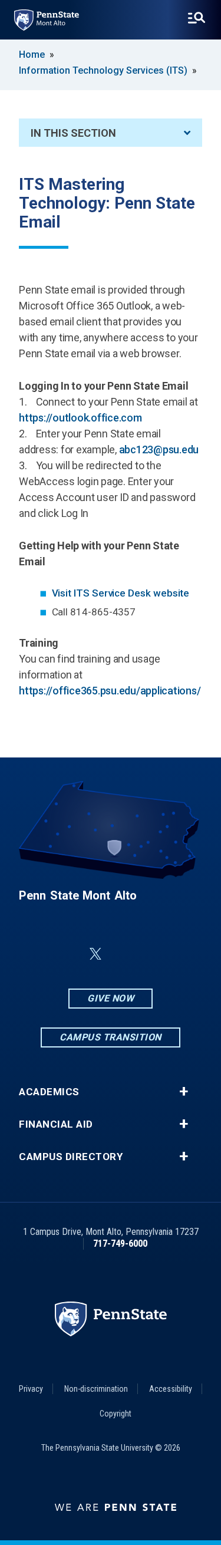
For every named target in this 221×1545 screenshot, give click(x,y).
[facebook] (36, 954)
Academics (49, 1092)
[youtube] (154, 954)
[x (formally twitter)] (95, 954)
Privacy (31, 1389)
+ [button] (183, 1091)
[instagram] (185, 954)
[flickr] (124, 954)
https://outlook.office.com (80, 417)
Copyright (115, 1413)
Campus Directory (71, 1156)
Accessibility (170, 1389)
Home (32, 54)
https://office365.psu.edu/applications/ (109, 690)
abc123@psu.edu (159, 449)
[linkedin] (67, 954)
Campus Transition (110, 1037)
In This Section (73, 133)
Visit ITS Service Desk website (121, 593)
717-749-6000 (120, 1243)
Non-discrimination (96, 1389)
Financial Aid (56, 1124)
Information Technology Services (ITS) (103, 70)
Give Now (110, 998)
